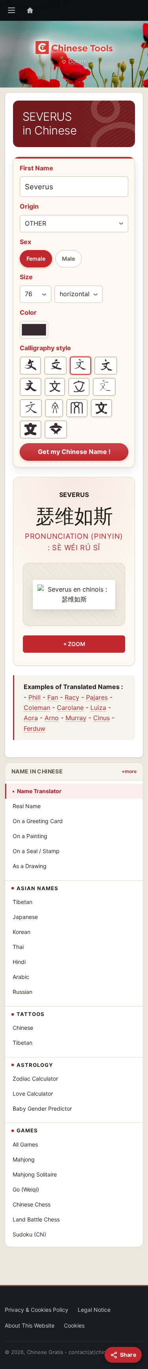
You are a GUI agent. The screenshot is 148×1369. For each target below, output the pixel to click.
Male (68, 258)
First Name (36, 168)
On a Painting (30, 836)
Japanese (25, 916)
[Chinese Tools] (74, 47)
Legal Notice (94, 1309)
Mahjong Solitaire (35, 1174)
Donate (77, 61)
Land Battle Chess (36, 1219)
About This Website (29, 1325)
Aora (31, 718)
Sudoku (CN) (29, 1234)
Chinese (23, 1027)
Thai (18, 946)
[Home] (30, 10)
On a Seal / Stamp (36, 851)
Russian (22, 991)
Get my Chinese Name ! (74, 452)
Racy (72, 697)
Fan (52, 697)
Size (26, 277)
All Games (25, 1144)
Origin (29, 206)
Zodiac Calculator (35, 1078)
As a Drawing (30, 866)
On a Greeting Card (38, 821)
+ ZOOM (74, 644)
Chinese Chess (32, 1204)
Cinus (101, 718)
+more (129, 771)
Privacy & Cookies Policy (36, 1309)
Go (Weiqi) (26, 1189)
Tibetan (22, 901)
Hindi (19, 961)
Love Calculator (33, 1093)
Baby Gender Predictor (42, 1108)
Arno (52, 718)
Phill (34, 697)
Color (28, 312)
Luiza (98, 708)
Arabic (21, 976)
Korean (21, 931)
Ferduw (34, 728)
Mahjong (24, 1159)
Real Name (27, 806)
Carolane (70, 708)
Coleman (37, 708)
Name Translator (39, 791)
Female (35, 258)
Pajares (97, 697)
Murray (76, 718)
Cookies (74, 1325)
